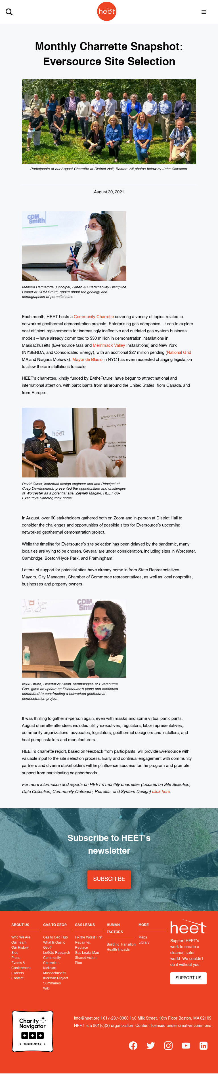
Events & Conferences (21, 965)
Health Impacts (118, 950)
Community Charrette (94, 317)
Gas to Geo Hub (55, 937)
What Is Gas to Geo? (54, 945)
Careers (17, 973)
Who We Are (20, 937)
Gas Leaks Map (87, 953)
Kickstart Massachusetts (54, 970)
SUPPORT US (188, 978)
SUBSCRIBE (109, 879)
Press (15, 958)
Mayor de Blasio (87, 360)
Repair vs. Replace (83, 945)
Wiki (46, 988)
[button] (203, 12)
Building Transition (121, 944)
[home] (104, 12)
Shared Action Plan (86, 960)
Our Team (18, 942)
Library (144, 942)
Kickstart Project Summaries (55, 980)
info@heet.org (87, 1018)
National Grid (179, 352)
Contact (17, 978)
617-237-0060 (116, 1018)
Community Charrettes (52, 960)
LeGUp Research (56, 953)
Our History (20, 948)
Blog (14, 953)
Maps (143, 937)
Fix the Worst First (88, 937)
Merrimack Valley (109, 345)
